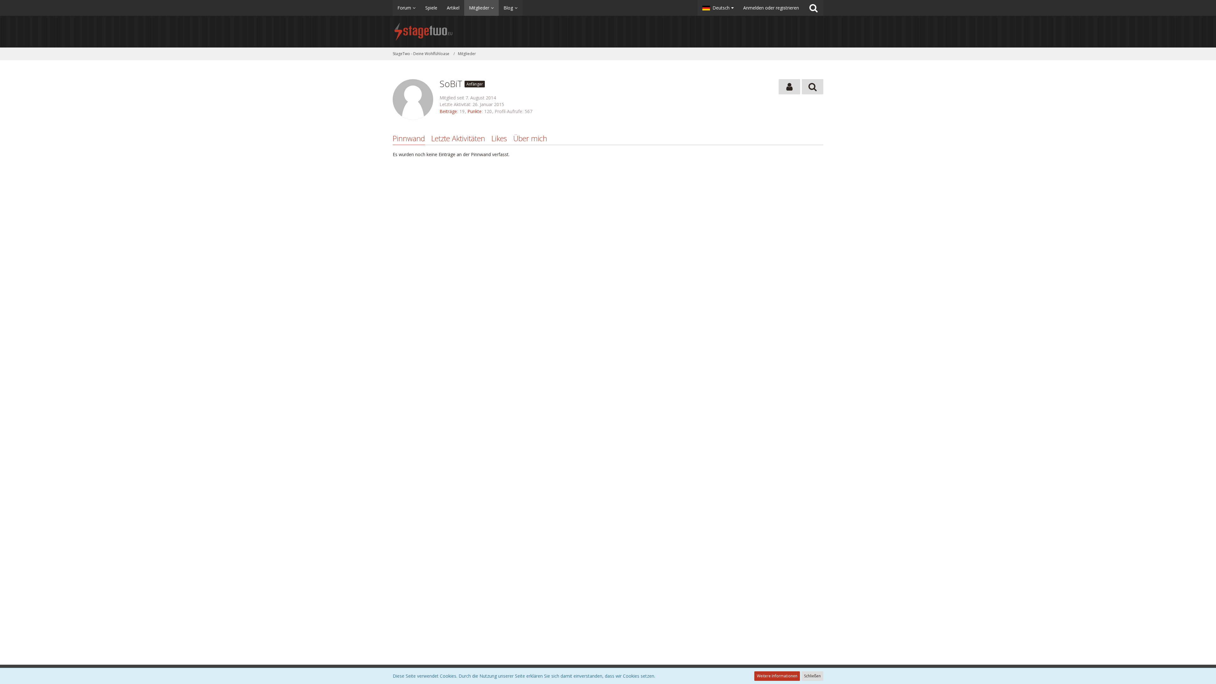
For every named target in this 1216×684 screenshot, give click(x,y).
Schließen (812, 676)
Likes (499, 138)
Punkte (474, 111)
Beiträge (448, 111)
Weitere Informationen (777, 676)
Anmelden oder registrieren (771, 8)
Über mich (530, 138)
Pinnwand (409, 138)
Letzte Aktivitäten (458, 138)
